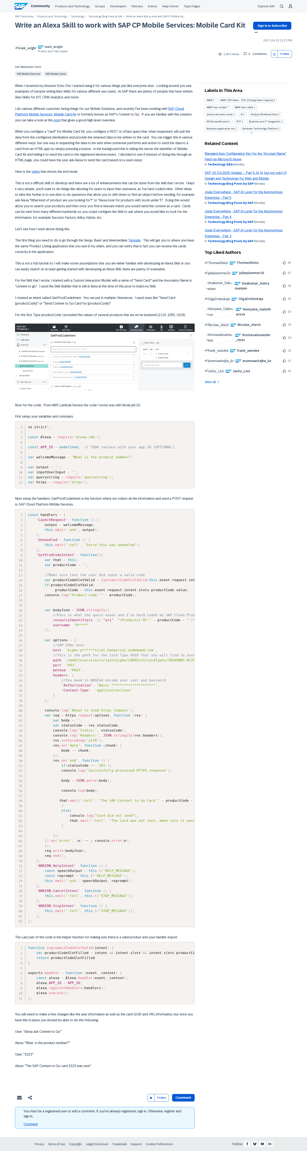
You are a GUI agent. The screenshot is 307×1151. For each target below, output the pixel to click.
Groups (100, 6)
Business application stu (221, 128)
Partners (137, 6)
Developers (118, 6)
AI (242, 114)
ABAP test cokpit (244, 107)
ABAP (209, 100)
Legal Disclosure (97, 1144)
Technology (77, 16)
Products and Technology (72, 6)
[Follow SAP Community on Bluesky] (254, 1144)
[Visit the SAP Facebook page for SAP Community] (247, 1144)
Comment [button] (183, 1097)
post (57, 120)
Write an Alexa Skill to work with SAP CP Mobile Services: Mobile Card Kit (130, 25)
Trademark (119, 1144)
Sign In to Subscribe (272, 25)
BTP (238, 121)
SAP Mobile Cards (56, 73)
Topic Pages (192, 6)
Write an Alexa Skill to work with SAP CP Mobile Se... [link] (155, 16)
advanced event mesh (220, 114)
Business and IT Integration (264, 121)
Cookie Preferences (159, 1144)
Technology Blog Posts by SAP (105, 16)
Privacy (39, 1144)
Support (136, 1144)
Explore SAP (266, 6)
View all (210, 382)
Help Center (170, 6)
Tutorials (134, 240)
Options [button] (255, 33)
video (36, 171)
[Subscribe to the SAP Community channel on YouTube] (262, 1144)
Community (40, 6)
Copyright (75, 1144)
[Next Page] (251, 133)
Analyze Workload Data (264, 114)
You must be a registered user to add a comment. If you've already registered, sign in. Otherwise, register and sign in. (102, 1113)
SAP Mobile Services (28, 73)
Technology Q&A (220, 164)
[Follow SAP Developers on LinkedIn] (269, 1144)
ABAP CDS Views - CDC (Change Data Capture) (246, 100)
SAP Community (24, 16)
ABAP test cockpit (217, 107)
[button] (274, 54)
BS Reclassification (217, 121)
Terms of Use (56, 1144)
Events (152, 6)
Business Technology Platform (259, 128)
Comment (31, 1124)
